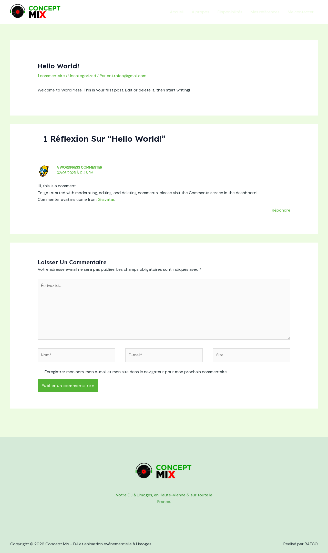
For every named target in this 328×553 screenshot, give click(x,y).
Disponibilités (230, 12)
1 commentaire (51, 75)
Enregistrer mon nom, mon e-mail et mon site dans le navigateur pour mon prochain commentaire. (136, 371)
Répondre (281, 210)
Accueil (176, 12)
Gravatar (106, 199)
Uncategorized (82, 75)
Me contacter (301, 12)
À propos (200, 12)
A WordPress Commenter (79, 167)
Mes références (265, 12)
